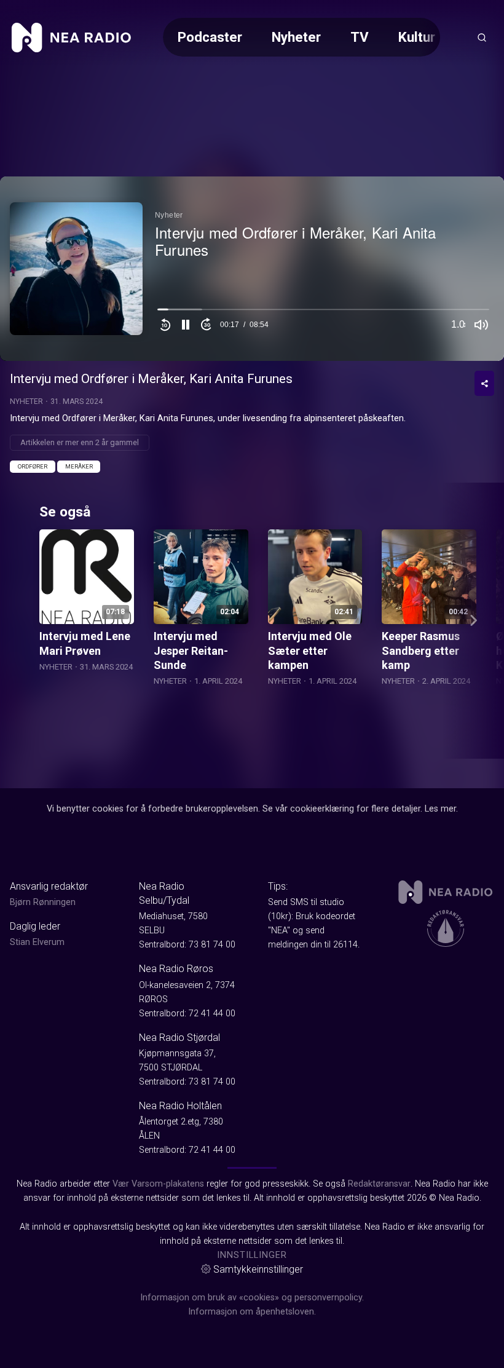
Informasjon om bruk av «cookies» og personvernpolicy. (252, 1297)
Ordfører (32, 466)
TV (359, 37)
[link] (71, 37)
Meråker (79, 466)
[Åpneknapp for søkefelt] (482, 37)
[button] (185, 324)
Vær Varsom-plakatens (158, 1184)
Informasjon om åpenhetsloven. (252, 1312)
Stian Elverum (37, 942)
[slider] (323, 312)
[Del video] (484, 383)
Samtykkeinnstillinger (258, 1269)
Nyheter (296, 37)
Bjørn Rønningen (43, 902)
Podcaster (210, 37)
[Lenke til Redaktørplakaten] (445, 928)
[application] (252, 268)
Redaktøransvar (379, 1184)
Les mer (440, 809)
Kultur (416, 37)
